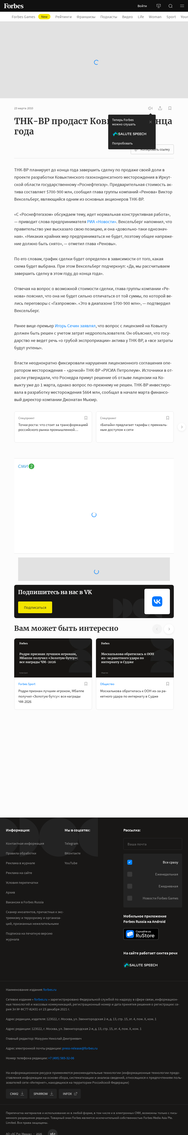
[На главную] (14, 5)
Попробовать (122, 117)
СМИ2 (14, 1093)
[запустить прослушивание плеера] (150, 82)
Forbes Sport (26, 631)
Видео (127, 16)
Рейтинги (63, 16)
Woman (155, 16)
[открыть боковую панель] (159, 6)
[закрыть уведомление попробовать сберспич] (150, 96)
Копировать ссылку (155, 123)
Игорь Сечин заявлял (75, 300)
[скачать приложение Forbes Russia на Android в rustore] (141, 934)
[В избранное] (86, 392)
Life (141, 16)
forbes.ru (50, 989)
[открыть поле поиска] (170, 6)
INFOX (67, 1093)
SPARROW (41, 1093)
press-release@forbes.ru (80, 1048)
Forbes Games (29, 16)
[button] (182, 6)
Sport (171, 16)
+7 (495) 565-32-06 (61, 1058)
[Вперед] (182, 401)
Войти (142, 6)
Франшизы (86, 16)
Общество (107, 631)
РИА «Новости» (101, 195)
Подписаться (35, 554)
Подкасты (108, 16)
